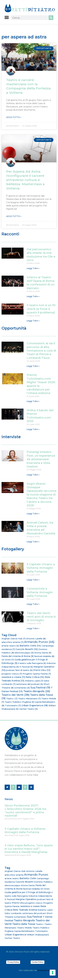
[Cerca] (51, 17)
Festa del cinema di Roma (18, 656)
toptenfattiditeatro (24, 931)
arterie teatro (10, 645)
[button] (6, 17)
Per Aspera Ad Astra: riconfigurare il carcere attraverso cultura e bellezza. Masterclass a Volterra (25, 180)
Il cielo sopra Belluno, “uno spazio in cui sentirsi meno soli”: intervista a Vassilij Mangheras (29, 849)
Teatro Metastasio (29, 698)
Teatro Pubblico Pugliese (19, 702)
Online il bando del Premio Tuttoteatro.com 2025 (40, 416)
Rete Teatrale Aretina (25, 909)
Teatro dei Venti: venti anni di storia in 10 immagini (41, 616)
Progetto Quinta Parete (37, 673)
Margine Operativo (25, 899)
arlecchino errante (13, 642)
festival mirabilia (44, 656)
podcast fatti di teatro (19, 670)
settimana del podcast (29, 684)
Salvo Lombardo (13, 913)
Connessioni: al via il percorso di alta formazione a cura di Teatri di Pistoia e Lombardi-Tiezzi (41, 351)
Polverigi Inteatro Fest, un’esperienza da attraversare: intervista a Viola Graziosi (41, 459)
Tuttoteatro (13, 705)
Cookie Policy (37, 962)
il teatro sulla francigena (32, 663)
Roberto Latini (34, 680)
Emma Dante (42, 652)
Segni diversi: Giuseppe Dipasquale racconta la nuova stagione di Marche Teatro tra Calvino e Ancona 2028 (41, 494)
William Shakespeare (38, 934)
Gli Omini (8, 659)
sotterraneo (22, 687)
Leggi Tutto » (13, 117)
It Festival (26, 666)
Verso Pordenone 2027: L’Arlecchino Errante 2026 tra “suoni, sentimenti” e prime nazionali (25, 810)
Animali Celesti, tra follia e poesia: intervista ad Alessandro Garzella (41, 528)
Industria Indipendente (40, 896)
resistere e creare (13, 677)
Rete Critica (35, 677)
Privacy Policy (13, 962)
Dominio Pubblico (43, 882)
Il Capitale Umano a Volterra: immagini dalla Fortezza (41, 568)
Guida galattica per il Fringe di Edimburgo (28, 892)
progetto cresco (12, 673)
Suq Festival (40, 687)
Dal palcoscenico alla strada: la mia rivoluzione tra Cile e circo (41, 255)
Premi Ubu (41, 670)
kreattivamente (45, 970)
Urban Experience (34, 705)
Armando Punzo (39, 642)
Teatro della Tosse (23, 924)
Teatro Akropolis (36, 691)
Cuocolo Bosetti (26, 649)
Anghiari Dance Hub (14, 638)
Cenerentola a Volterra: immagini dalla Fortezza (40, 592)
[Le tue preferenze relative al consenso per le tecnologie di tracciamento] (53, 973)
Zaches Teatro (28, 709)
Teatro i (11, 698)
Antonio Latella (36, 638)
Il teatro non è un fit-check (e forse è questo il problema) (41, 309)
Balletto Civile (30, 645)
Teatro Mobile (24, 927)
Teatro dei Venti (15, 694)
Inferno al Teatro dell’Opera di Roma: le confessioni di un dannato (41, 283)
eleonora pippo (24, 652)
